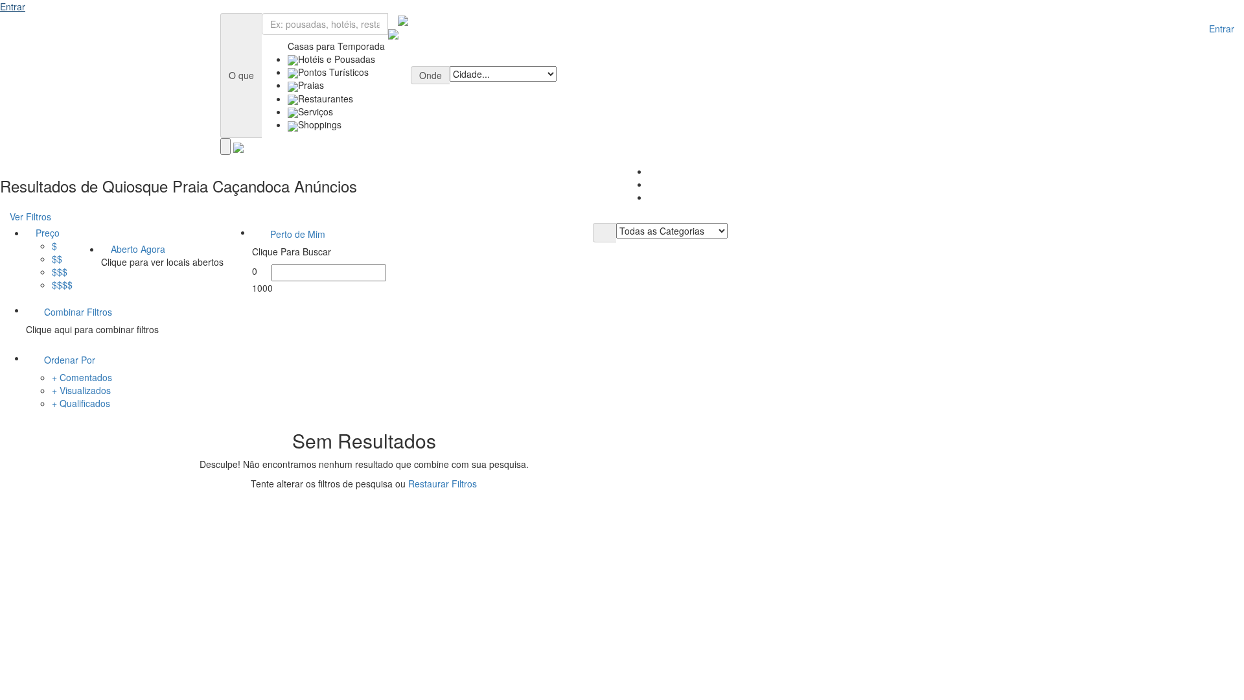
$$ (57, 258)
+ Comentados (82, 377)
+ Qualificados (81, 403)
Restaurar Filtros (442, 483)
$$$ (59, 271)
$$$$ (62, 284)
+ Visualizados (81, 390)
